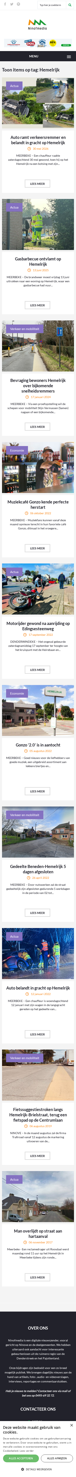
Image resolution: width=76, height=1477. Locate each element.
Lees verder (27, 1450)
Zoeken (70, 5)
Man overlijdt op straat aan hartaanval (38, 1233)
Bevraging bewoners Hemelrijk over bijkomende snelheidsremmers (38, 385)
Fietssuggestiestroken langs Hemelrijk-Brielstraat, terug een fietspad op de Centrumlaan (38, 1114)
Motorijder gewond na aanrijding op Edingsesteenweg (38, 626)
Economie (17, 450)
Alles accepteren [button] (21, 1458)
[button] (38, 1469)
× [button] (71, 1425)
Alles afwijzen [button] (57, 1458)
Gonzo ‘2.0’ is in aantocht (38, 744)
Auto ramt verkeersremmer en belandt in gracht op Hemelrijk (38, 140)
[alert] (38, 1449)
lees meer (37, 183)
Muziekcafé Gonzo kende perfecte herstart (38, 504)
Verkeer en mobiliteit (24, 329)
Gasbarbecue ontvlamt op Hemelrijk (38, 261)
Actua (14, 86)
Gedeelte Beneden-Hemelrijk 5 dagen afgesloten (38, 869)
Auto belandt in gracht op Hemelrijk (38, 987)
